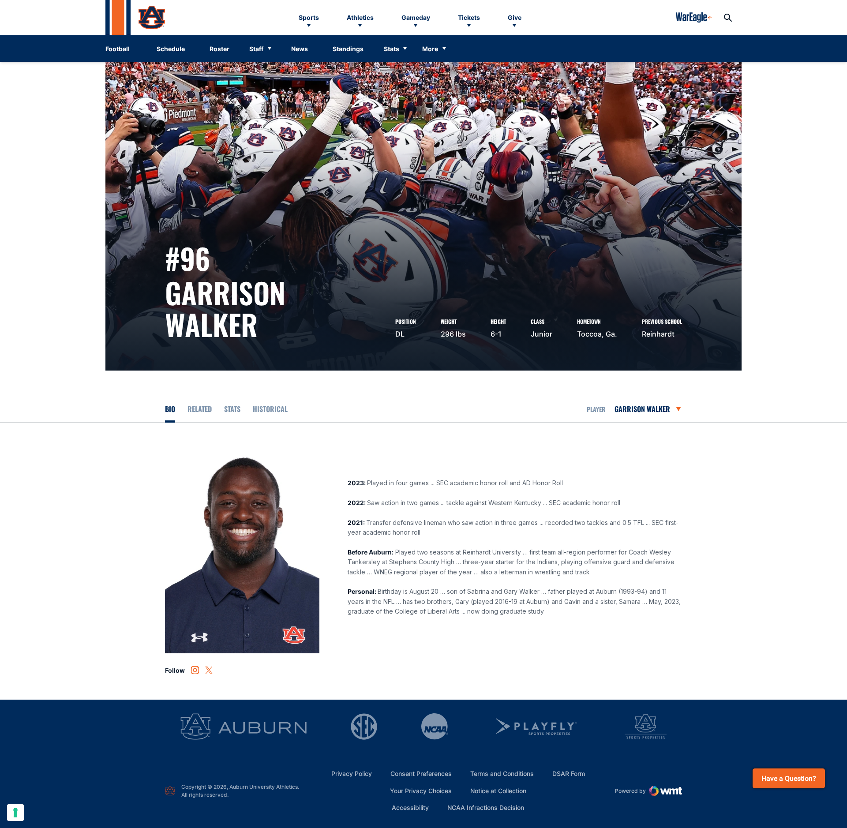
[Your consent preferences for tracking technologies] (15, 812)
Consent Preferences (421, 773)
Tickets (469, 17)
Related (199, 409)
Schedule (171, 48)
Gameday (415, 17)
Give (514, 17)
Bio (170, 409)
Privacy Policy (351, 773)
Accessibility (410, 807)
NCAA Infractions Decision (485, 807)
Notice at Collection (498, 790)
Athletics (360, 17)
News (299, 48)
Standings (348, 48)
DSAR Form (568, 773)
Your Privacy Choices (421, 790)
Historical (270, 409)
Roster (219, 48)
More (430, 48)
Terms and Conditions (502, 773)
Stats (391, 48)
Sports (309, 17)
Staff (256, 48)
